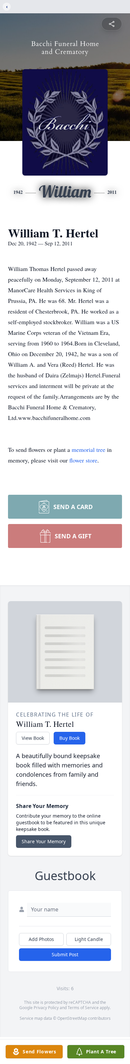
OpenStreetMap (72, 1018)
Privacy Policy (46, 1007)
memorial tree (88, 450)
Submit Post (65, 954)
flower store (83, 460)
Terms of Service (83, 1007)
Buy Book (69, 738)
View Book (33, 738)
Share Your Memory (44, 841)
